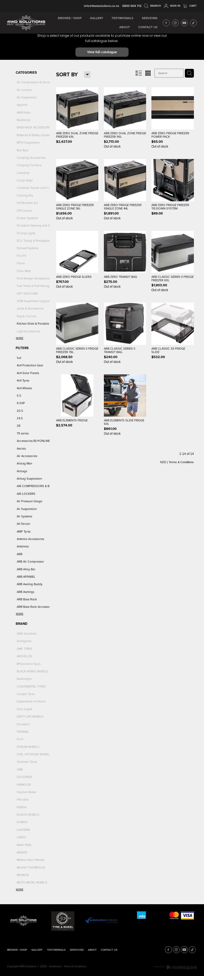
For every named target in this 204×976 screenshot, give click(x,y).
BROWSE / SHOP (70, 18)
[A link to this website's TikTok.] (193, 22)
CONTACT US (148, 27)
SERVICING (150, 18)
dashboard (55, 966)
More (19, 338)
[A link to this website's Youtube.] (184, 22)
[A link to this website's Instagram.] (175, 22)
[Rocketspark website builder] (175, 968)
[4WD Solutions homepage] (26, 23)
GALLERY (96, 18)
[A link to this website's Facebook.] (166, 22)
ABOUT (124, 27)
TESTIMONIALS (122, 18)
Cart (193, 6)
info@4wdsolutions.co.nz (101, 6)
